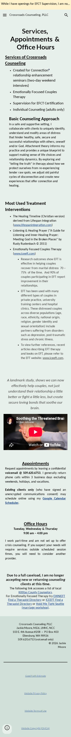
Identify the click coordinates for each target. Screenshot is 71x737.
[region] (35, 5)
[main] (35, 107)
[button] (4, 15)
